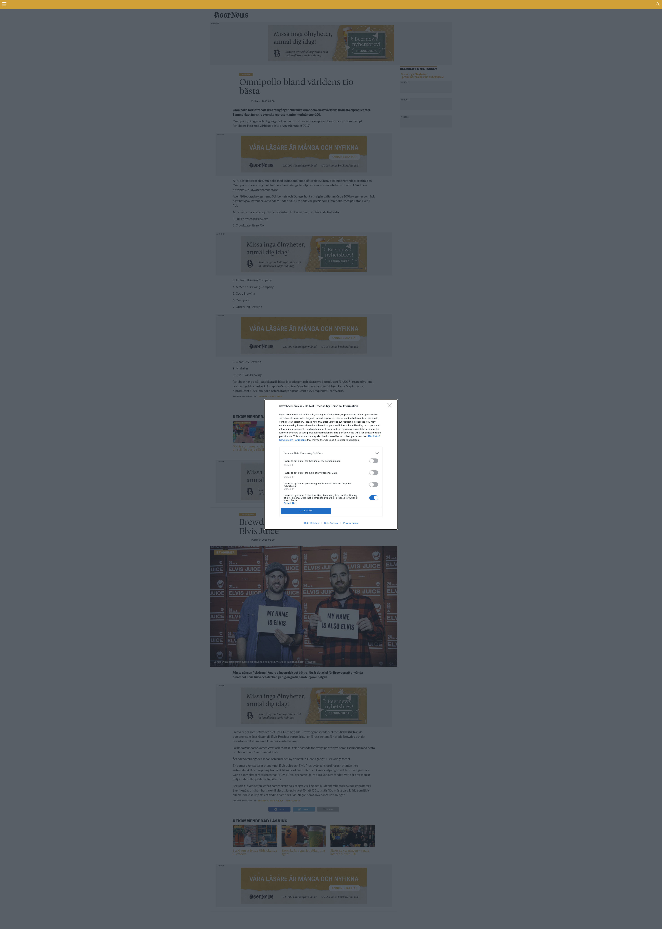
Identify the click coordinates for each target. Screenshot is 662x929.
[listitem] (331, 453)
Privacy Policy (350, 523)
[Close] (390, 406)
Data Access (331, 523)
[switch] (373, 460)
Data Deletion (311, 523)
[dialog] (331, 465)
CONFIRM (306, 510)
